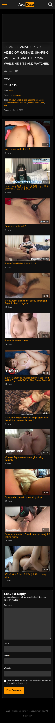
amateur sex (21, 100)
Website (7, 668)
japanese (40, 100)
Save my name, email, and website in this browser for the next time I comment (29, 681)
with (5, 105)
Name (7, 643)
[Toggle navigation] (4, 4)
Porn (11, 91)
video (37, 103)
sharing (31, 103)
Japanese (17, 95)
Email (7, 656)
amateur (12, 100)
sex (25, 103)
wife (42, 103)
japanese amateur (11, 103)
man (22, 103)
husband (31, 100)
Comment (8, 605)
